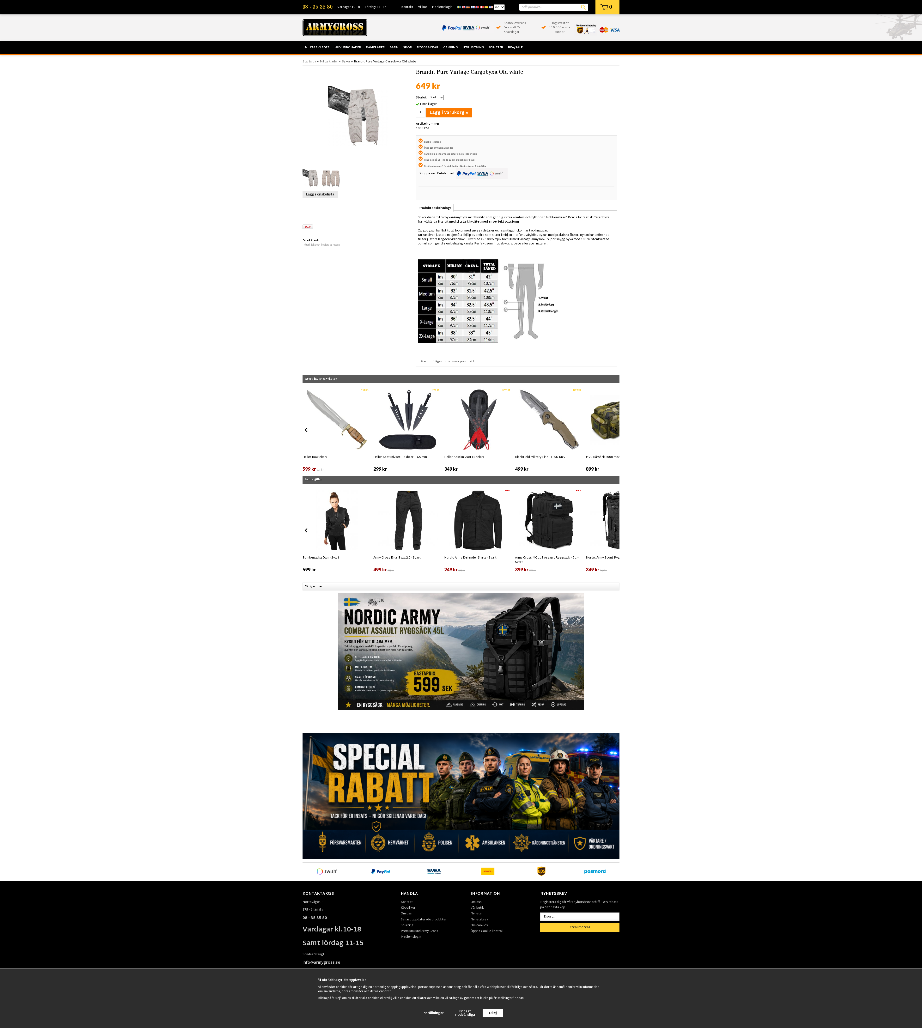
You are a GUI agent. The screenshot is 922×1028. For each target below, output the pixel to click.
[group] (337, 428)
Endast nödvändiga (465, 1013)
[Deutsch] (468, 7)
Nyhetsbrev (479, 920)
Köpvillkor (408, 908)
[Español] (486, 7)
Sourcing (407, 925)
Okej (493, 1013)
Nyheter (496, 47)
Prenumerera (580, 927)
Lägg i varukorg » (449, 113)
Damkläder (375, 47)
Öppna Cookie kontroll (487, 931)
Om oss (406, 914)
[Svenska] (459, 7)
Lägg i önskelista (320, 195)
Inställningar (433, 1013)
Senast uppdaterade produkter (424, 920)
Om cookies (479, 925)
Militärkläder (317, 47)
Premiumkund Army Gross (419, 931)
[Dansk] (482, 7)
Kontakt (407, 7)
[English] (464, 7)
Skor (407, 47)
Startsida (309, 62)
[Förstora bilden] (358, 116)
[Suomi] (473, 7)
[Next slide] (615, 430)
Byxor (346, 62)
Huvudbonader (347, 47)
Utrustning (473, 47)
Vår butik (477, 908)
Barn (394, 47)
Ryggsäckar (427, 47)
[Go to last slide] (306, 430)
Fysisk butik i (452, 166)
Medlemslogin (442, 7)
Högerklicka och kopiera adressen (321, 245)
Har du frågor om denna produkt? (447, 362)
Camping (450, 47)
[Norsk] (477, 7)
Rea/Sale (515, 47)
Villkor (422, 7)
